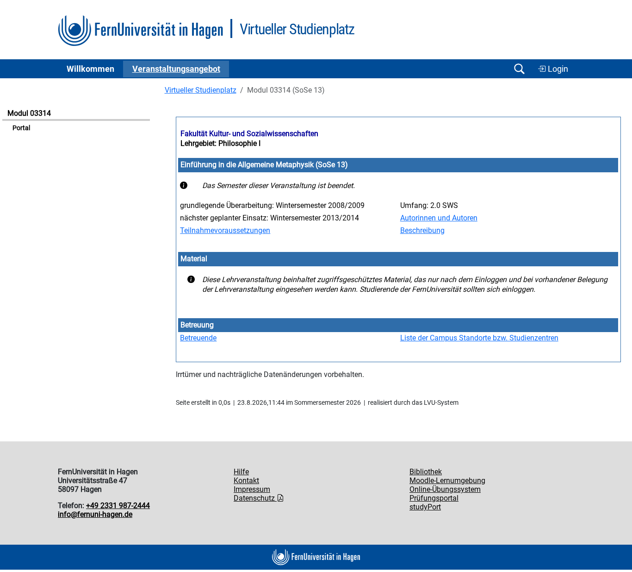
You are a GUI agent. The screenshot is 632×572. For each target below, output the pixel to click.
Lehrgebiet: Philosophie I (220, 143)
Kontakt (246, 480)
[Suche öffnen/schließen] (519, 68)
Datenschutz (255, 498)
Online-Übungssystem (445, 489)
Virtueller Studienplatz (200, 90)
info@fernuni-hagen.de (95, 514)
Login (557, 69)
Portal (21, 128)
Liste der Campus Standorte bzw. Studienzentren (479, 337)
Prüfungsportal (434, 498)
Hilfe (241, 471)
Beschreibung (422, 230)
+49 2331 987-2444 (118, 505)
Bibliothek (425, 471)
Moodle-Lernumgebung (447, 480)
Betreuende (198, 337)
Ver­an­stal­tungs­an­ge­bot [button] (176, 69)
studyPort (425, 507)
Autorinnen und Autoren (438, 218)
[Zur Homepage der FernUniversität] (140, 30)
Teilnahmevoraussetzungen (225, 230)
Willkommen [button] (90, 69)
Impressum (252, 489)
